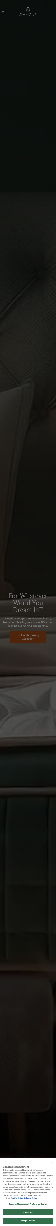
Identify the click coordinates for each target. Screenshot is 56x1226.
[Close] (52, 1162)
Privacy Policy (30, 1198)
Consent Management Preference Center (28, 1204)
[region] (28, 1192)
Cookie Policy (17, 1198)
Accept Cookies (28, 1220)
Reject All (28, 1212)
